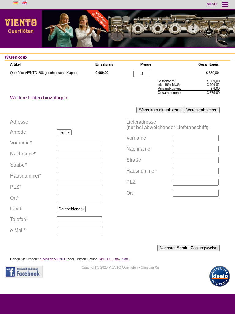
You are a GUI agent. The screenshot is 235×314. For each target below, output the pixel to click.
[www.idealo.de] (219, 286)
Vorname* (21, 142)
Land (15, 208)
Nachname (138, 148)
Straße (133, 160)
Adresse (19, 121)
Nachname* (23, 153)
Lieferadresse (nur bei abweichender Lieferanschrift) (167, 124)
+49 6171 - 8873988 (113, 259)
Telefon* (19, 219)
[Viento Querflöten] (117, 28)
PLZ (131, 182)
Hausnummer (141, 171)
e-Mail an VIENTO (53, 259)
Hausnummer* (25, 175)
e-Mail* (17, 230)
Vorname (136, 137)
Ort (129, 193)
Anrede (18, 132)
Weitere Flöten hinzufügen (38, 97)
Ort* (14, 198)
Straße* (18, 164)
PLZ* (15, 187)
